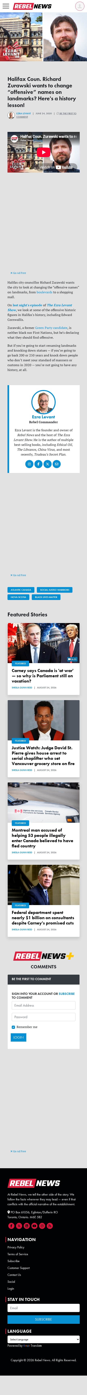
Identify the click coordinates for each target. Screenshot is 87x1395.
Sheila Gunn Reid (22, 687)
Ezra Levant (23, 113)
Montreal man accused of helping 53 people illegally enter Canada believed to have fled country (42, 838)
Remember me (27, 1027)
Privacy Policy (15, 1247)
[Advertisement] (43, 225)
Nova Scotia (18, 597)
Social (11, 1281)
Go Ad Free (19, 273)
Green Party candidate (51, 328)
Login (10, 1288)
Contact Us (14, 1275)
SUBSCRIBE (67, 994)
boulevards (44, 292)
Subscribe (13, 1261)
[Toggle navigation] (6, 6)
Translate (36, 1345)
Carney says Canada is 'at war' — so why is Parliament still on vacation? (42, 676)
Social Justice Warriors (54, 589)
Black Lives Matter (46, 597)
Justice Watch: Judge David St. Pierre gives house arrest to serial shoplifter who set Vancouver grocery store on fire (43, 755)
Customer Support (18, 1268)
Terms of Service (17, 1254)
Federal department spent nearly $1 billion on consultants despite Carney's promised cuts (43, 918)
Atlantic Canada (21, 589)
